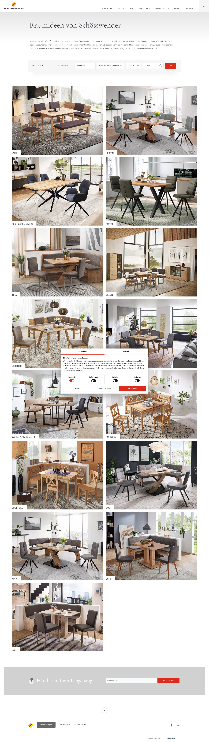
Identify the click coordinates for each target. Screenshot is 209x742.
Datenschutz (80, 725)
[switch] (93, 380)
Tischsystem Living (57, 191)
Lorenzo (57, 333)
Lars (57, 120)
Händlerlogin (46, 725)
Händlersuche (162, 9)
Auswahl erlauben (104, 388)
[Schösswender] (14, 6)
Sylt (57, 617)
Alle (170, 66)
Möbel (132, 9)
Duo (151, 475)
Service (189, 9)
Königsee (151, 404)
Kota (57, 546)
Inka (57, 262)
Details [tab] (126, 351)
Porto (151, 191)
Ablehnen (76, 388)
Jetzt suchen (168, 680)
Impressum (65, 725)
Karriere (178, 9)
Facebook (171, 725)
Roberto (151, 333)
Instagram (178, 725)
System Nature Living (57, 404)
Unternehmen (107, 9)
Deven (151, 262)
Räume (121, 9)
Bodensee (57, 475)
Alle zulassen (132, 388)
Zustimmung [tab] (82, 351)
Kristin (151, 120)
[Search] (204, 6)
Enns (151, 546)
